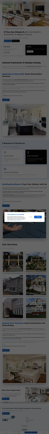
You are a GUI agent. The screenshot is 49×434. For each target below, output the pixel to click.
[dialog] (24, 217)
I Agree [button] (38, 217)
